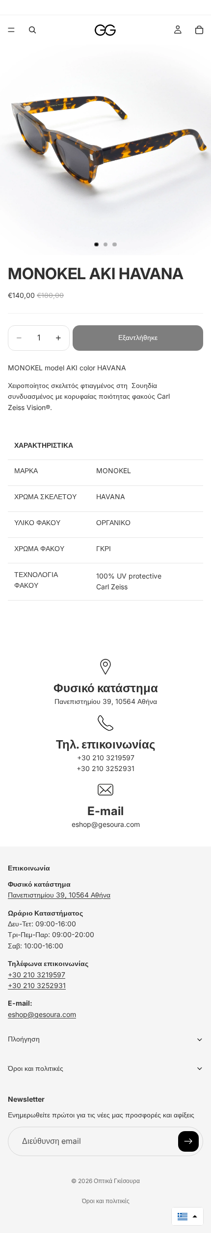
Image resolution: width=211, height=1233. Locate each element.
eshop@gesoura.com (106, 824)
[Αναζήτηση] (32, 30)
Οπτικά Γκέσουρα (117, 1181)
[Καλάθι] (199, 30)
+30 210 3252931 (105, 768)
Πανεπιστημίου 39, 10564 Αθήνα (105, 701)
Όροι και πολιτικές (106, 1201)
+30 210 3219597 (105, 757)
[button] (187, 1216)
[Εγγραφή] (188, 1141)
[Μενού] (11, 30)
